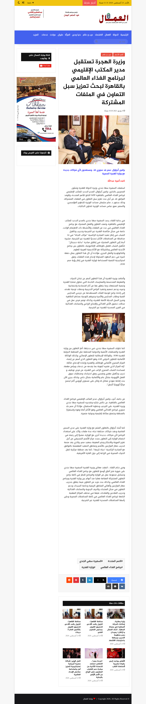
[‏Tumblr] (83, 580)
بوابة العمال (88, 699)
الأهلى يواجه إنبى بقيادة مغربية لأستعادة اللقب (117, 663)
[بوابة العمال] (114, 18)
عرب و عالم (88, 35)
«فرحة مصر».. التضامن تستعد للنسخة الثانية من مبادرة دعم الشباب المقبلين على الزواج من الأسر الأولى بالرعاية (94, 669)
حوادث (53, 35)
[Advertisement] (94, 533)
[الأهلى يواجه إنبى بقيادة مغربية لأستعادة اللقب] (116, 653)
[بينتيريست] (76, 580)
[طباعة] (108, 586)
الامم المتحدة (114, 561)
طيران (60, 35)
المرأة (67, 35)
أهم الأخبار (119, 54)
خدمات (45, 35)
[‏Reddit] (69, 580)
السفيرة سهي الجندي (90, 561)
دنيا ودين (76, 35)
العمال (108, 35)
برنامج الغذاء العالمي (111, 567)
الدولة (115, 35)
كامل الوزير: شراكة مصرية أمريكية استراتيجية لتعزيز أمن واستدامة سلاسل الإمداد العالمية (73, 667)
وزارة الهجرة (88, 567)
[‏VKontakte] (122, 586)
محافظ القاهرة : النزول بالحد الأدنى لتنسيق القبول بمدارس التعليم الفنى (95, 627)
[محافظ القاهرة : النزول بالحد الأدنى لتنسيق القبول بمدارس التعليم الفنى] (94, 614)
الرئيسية (124, 35)
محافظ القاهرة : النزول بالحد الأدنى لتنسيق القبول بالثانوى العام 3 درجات (73, 627)
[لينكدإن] (90, 580)
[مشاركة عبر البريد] (115, 586)
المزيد (35, 35)
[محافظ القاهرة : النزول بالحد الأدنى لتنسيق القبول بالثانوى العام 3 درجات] (72, 614)
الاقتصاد (99, 35)
